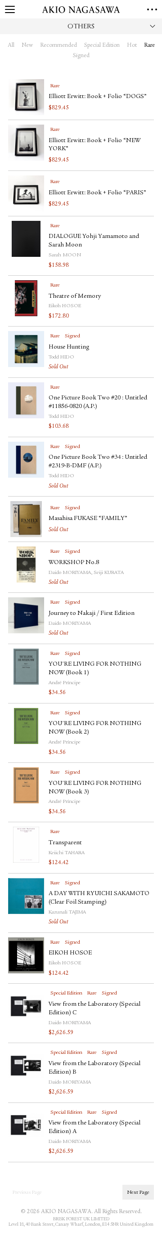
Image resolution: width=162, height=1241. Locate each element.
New (27, 46)
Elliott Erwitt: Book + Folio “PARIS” (97, 193)
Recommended (58, 46)
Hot (132, 46)
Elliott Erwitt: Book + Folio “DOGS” (98, 97)
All (11, 46)
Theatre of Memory (75, 296)
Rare (149, 46)
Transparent (65, 843)
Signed (81, 56)
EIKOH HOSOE (70, 953)
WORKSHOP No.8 (74, 563)
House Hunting (69, 347)
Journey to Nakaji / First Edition (92, 613)
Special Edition (102, 46)
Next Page (138, 1192)
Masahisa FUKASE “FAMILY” (88, 518)
